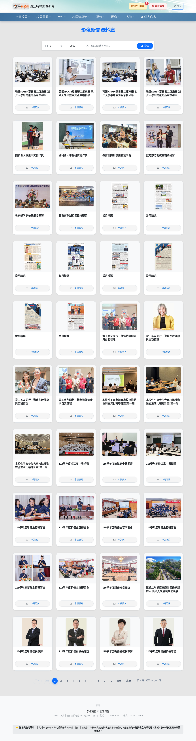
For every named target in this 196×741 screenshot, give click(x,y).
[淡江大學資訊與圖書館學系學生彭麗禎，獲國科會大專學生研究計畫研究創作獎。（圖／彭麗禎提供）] (76, 136)
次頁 (119, 680)
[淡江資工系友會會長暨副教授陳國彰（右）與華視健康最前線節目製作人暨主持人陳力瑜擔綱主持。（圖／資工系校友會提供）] (32, 380)
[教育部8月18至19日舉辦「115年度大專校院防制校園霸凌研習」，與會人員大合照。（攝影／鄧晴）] (76, 196)
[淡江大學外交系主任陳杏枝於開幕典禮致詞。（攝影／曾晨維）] (32, 72)
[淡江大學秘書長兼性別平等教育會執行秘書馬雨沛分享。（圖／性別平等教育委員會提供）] (163, 380)
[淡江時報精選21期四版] (119, 256)
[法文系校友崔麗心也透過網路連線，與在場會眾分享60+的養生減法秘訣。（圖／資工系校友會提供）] (163, 316)
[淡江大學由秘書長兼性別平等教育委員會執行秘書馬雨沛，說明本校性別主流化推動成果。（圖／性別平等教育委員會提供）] (119, 380)
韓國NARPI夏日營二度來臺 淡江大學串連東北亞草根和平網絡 (32, 95)
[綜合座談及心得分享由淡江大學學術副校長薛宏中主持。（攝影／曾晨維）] (76, 568)
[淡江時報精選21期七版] (163, 196)
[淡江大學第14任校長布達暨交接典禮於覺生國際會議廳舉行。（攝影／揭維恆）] (119, 568)
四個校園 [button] (22, 17)
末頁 (128, 680)
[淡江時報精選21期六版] (32, 256)
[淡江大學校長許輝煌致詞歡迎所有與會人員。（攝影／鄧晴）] (32, 196)
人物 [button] (129, 17)
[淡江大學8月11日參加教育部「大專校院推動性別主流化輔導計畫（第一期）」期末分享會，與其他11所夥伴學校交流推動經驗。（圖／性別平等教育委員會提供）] (32, 444)
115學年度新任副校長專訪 (74, 651)
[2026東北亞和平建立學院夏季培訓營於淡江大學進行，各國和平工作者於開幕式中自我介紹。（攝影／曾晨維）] (119, 72)
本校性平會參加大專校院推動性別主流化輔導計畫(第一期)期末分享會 (119, 403)
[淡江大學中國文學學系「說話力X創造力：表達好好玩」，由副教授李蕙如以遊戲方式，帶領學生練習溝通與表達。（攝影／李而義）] (163, 444)
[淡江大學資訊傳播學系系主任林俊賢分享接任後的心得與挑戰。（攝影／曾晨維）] (32, 508)
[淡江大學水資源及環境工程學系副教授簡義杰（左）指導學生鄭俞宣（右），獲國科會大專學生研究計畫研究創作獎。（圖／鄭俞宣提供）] (32, 136)
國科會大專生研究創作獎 (29, 155)
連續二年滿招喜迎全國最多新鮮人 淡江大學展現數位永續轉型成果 (163, 591)
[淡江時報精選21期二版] (32, 316)
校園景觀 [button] (42, 17)
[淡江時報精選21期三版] (163, 256)
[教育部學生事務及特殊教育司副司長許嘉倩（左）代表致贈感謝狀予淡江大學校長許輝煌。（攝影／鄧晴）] (163, 136)
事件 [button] (60, 17)
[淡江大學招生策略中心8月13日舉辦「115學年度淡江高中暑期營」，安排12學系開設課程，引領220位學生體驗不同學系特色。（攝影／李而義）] (76, 444)
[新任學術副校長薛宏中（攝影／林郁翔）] (163, 632)
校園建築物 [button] (79, 17)
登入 (179, 6)
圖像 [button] (114, 17)
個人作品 (150, 17)
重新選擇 (159, 6)
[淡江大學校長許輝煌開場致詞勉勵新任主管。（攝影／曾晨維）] (76, 508)
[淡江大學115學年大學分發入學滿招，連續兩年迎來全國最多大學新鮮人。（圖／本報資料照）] (163, 568)
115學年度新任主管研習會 (30, 527)
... (111, 680)
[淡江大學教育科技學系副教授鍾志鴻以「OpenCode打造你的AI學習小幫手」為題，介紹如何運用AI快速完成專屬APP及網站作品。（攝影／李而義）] (119, 444)
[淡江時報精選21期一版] (76, 316)
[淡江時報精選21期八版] (119, 196)
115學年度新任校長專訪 (116, 587)
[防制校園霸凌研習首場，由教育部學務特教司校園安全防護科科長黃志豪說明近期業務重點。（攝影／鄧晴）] (119, 136)
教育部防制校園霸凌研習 (116, 155)
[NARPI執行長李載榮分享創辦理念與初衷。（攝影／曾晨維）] (76, 72)
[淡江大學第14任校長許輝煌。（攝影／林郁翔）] (32, 632)
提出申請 (140, 5)
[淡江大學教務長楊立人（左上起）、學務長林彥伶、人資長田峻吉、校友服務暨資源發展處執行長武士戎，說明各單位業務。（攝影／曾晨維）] (32, 568)
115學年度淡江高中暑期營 (74, 463)
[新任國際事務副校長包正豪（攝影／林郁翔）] (76, 632)
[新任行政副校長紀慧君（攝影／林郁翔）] (119, 632)
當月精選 (107, 215)
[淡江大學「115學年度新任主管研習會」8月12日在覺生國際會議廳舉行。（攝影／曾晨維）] (163, 508)
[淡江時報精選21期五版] (76, 256)
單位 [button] (99, 17)
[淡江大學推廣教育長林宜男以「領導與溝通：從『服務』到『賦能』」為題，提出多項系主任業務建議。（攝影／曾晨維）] (119, 508)
